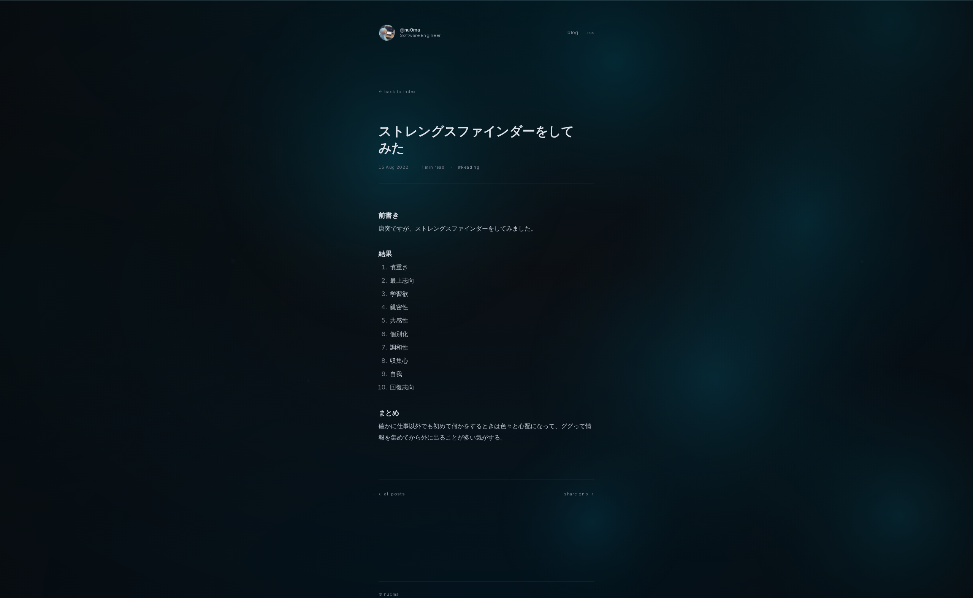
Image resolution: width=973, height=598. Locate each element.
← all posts (392, 494)
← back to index (397, 91)
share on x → (579, 494)
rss (590, 32)
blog (572, 32)
